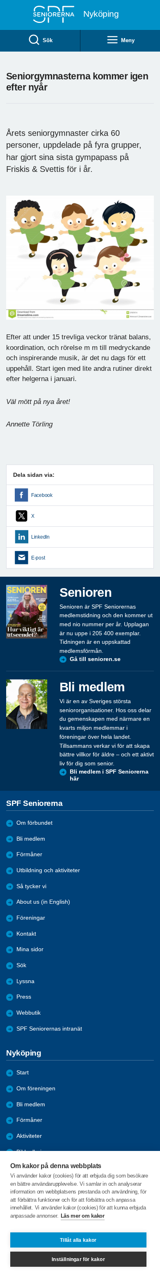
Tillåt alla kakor (78, 1240)
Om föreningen (35, 1088)
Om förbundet (34, 823)
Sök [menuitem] (47, 40)
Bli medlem (30, 839)
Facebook (42, 495)
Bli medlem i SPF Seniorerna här (109, 775)
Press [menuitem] (23, 997)
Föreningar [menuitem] (30, 918)
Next (146, 265)
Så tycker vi (31, 886)
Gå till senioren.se (95, 659)
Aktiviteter (29, 1136)
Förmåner (29, 854)
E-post (38, 557)
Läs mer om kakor (83, 1216)
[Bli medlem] (26, 704)
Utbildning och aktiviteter (48, 870)
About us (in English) (43, 902)
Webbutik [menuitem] (28, 1013)
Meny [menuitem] (127, 40)
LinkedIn (40, 537)
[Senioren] (26, 612)
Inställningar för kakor (78, 1259)
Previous (16, 265)
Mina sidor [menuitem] (29, 949)
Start (22, 1072)
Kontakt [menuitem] (26, 934)
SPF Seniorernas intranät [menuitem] (49, 1029)
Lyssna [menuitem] (25, 981)
